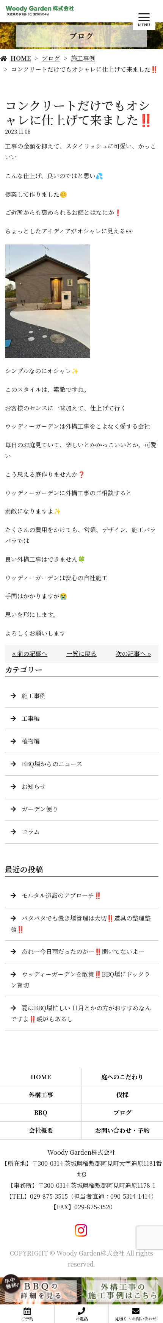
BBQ (40, 1112)
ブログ (51, 58)
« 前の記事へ (29, 653)
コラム (31, 831)
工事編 (31, 718)
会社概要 (41, 1130)
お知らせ (34, 786)
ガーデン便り (40, 809)
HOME (21, 58)
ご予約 (27, 1318)
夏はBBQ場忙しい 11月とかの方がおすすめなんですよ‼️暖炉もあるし (81, 1013)
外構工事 (41, 1094)
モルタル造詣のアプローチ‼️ (62, 895)
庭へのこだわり (122, 1076)
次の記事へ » (133, 653)
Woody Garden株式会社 (81, 1152)
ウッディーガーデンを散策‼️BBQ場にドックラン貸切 (80, 980)
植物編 (31, 741)
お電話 (81, 1318)
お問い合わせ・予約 (122, 1130)
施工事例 (83, 58)
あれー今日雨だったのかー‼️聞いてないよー (83, 951)
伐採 (122, 1094)
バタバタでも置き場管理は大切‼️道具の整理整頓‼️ (80, 923)
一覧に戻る (81, 653)
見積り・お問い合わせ (136, 1318)
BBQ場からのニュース (52, 763)
